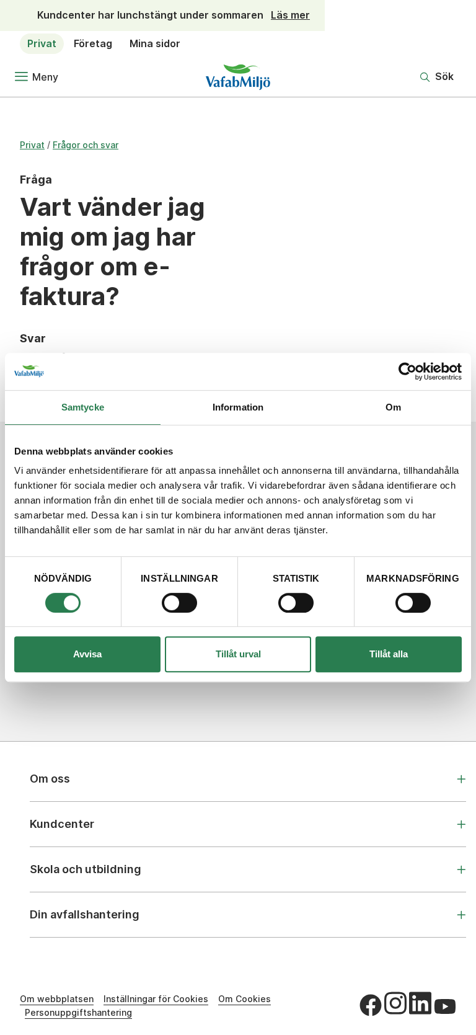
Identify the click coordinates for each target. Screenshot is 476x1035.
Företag (93, 43)
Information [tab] (238, 407)
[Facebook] (370, 1005)
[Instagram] (395, 1003)
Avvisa (87, 654)
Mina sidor (155, 43)
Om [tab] (393, 407)
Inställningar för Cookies (156, 998)
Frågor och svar (85, 145)
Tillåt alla (388, 654)
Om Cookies (244, 998)
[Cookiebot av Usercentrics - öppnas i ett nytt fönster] (407, 371)
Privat (41, 43)
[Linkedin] (420, 1003)
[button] (437, 76)
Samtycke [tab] (82, 407)
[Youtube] (445, 1006)
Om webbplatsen (57, 998)
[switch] (179, 603)
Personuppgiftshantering (78, 1012)
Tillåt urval (238, 654)
